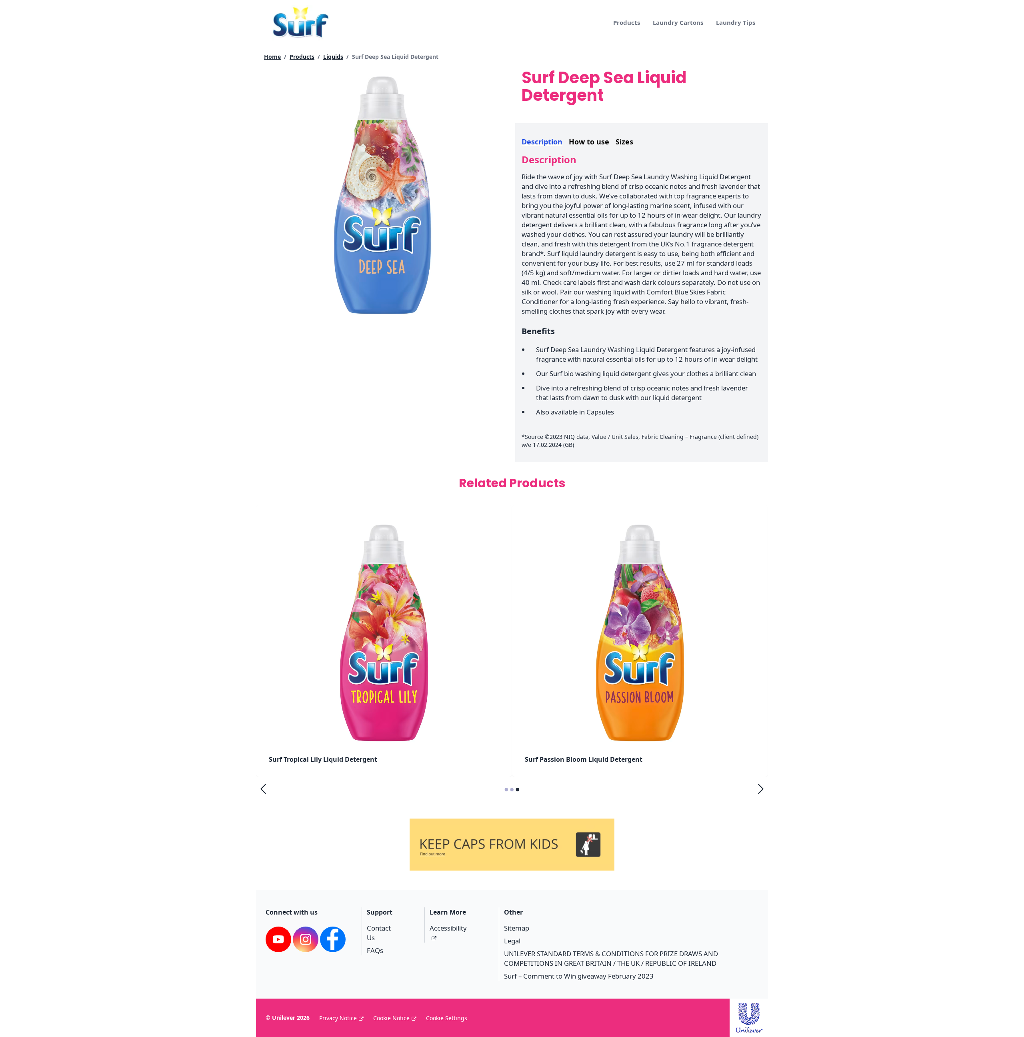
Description (542, 141)
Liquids (333, 56)
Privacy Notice (338, 1018)
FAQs (375, 950)
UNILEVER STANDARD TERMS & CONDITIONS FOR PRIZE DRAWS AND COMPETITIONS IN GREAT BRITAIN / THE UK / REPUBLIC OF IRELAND (611, 958)
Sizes (624, 141)
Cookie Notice (391, 1018)
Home (272, 56)
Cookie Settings (446, 1018)
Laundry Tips (735, 22)
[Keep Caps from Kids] (512, 829)
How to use (589, 141)
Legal (512, 940)
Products (626, 22)
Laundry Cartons (678, 22)
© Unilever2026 (288, 1017)
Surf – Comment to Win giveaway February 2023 (579, 976)
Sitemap (516, 928)
